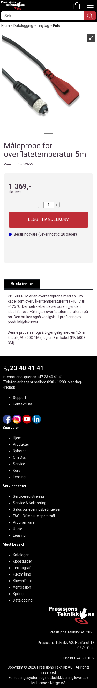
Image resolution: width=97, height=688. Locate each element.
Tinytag (43, 26)
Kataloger (21, 555)
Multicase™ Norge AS (48, 683)
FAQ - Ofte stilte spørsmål (34, 516)
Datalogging (23, 26)
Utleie (17, 529)
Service (19, 464)
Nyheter (19, 451)
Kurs (16, 470)
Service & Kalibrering (29, 503)
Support (19, 398)
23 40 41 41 (27, 368)
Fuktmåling (22, 574)
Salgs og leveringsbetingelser (37, 509)
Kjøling (18, 594)
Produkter (21, 444)
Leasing (19, 477)
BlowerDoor (22, 581)
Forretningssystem (24, 678)
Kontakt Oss (23, 404)
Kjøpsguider (22, 561)
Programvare (24, 522)
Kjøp (48, 220)
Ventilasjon (22, 587)
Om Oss (19, 457)
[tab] (22, 284)
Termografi (22, 568)
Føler (57, 26)
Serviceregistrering (28, 496)
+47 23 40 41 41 (50, 377)
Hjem (5, 26)
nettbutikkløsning (59, 678)
